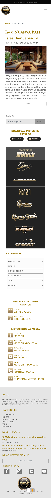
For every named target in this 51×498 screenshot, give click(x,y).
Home (7, 24)
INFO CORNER (8, 422)
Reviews (25, 285)
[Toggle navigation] (45, 10)
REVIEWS (6, 426)
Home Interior (25, 271)
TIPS (4, 424)
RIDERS (5, 417)
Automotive (25, 261)
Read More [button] (25, 103)
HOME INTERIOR (9, 419)
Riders (25, 266)
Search (40, 122)
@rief (35, 43)
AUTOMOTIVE (8, 415)
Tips (25, 281)
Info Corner (25, 276)
